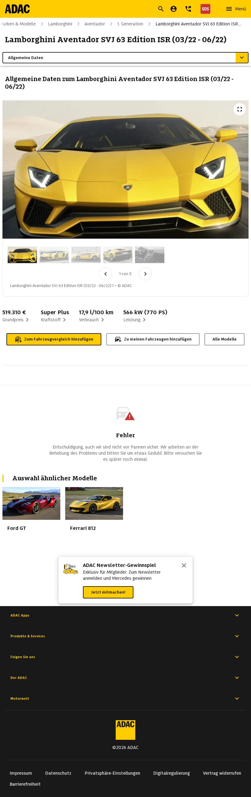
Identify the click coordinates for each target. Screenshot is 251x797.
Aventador (94, 24)
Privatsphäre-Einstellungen (112, 773)
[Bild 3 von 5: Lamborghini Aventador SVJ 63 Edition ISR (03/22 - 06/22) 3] (86, 255)
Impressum (21, 773)
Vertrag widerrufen (222, 773)
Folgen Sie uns (22, 657)
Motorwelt (19, 698)
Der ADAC (18, 678)
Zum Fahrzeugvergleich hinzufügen (58, 339)
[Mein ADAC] (173, 9)
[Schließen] (184, 566)
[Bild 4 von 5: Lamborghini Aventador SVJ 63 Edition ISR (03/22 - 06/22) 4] (118, 255)
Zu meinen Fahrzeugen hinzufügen (158, 339)
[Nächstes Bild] (145, 273)
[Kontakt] (188, 9)
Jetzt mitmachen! (108, 592)
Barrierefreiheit (25, 784)
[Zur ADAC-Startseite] (17, 9)
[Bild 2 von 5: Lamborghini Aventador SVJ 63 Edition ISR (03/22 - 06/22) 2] (54, 255)
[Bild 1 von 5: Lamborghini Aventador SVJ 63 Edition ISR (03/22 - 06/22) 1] (22, 255)
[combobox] (118, 9)
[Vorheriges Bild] (105, 273)
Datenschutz (58, 773)
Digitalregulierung (171, 773)
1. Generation (130, 24)
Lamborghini (60, 24)
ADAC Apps (19, 615)
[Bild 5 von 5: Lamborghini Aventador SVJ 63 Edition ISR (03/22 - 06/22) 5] (149, 255)
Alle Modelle (224, 339)
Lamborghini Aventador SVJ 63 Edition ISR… (198, 24)
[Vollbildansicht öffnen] (239, 109)
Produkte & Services (27, 636)
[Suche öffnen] (161, 9)
